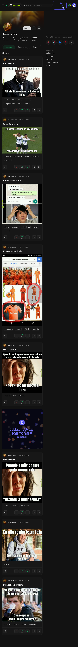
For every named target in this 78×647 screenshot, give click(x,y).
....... (5, 526)
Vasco (17, 624)
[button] (39, 28)
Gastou (7, 160)
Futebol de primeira (13, 584)
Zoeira (29, 100)
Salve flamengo (10, 124)
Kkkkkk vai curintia (12, 251)
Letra (7, 564)
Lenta (7, 227)
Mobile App (50, 53)
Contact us (50, 56)
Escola (7, 396)
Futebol (8, 156)
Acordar (8, 624)
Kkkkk (28, 329)
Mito (20, 104)
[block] (39, 110)
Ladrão (36, 329)
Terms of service (52, 62)
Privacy (48, 65)
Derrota (36, 156)
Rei (27, 104)
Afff (15, 396)
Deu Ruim (25, 506)
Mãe (7, 506)
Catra (7, 100)
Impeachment (10, 104)
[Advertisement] (61, 20)
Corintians (9, 329)
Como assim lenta (12, 180)
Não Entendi (26, 227)
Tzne (27, 156)
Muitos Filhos (18, 100)
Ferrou (22, 396)
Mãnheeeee (9, 459)
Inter (24, 624)
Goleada (33, 624)
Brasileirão (18, 156)
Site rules (49, 59)
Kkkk (36, 227)
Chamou (15, 506)
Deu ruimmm (9, 349)
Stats (35, 47)
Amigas (15, 227)
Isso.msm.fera (12, 59)
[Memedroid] (6, 5)
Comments (22, 47)
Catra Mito (8, 63)
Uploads (9, 47)
